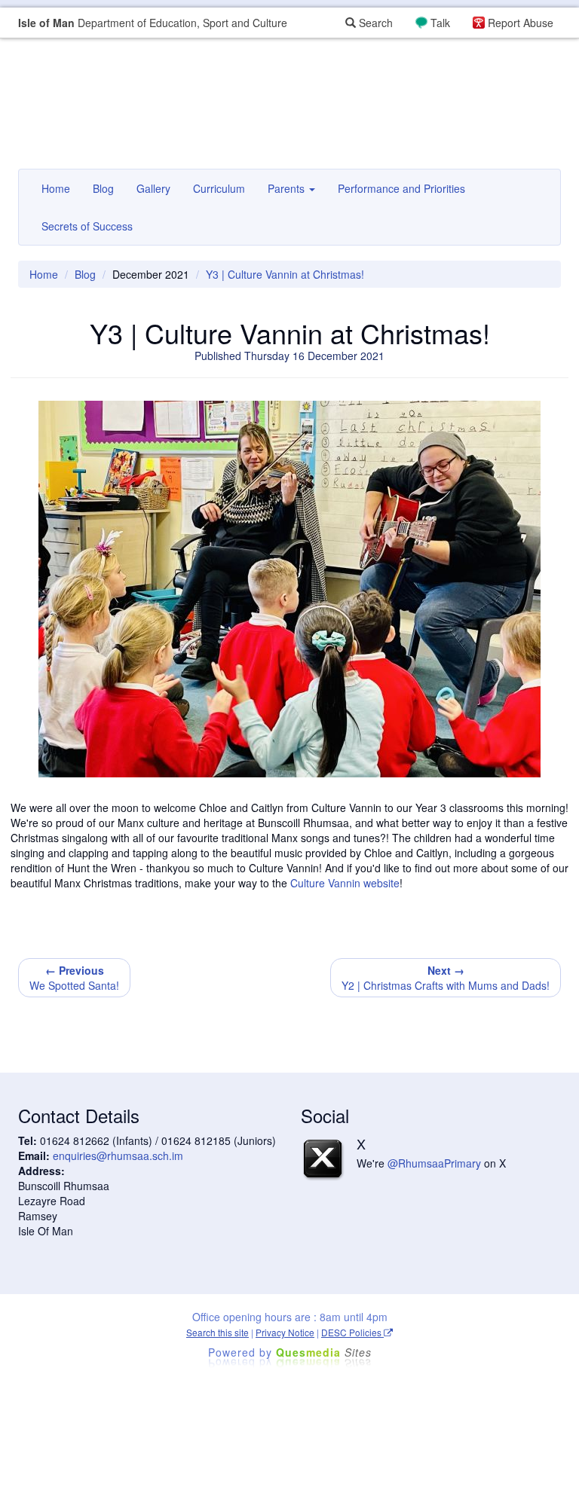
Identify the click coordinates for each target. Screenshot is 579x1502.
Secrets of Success (87, 226)
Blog (103, 188)
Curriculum (219, 188)
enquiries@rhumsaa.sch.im (118, 1155)
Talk (440, 22)
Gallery (153, 188)
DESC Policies (352, 1332)
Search (374, 22)
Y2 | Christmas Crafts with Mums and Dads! (446, 978)
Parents (288, 188)
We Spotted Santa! (74, 978)
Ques (324, 1352)
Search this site (217, 1332)
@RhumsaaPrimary (434, 1163)
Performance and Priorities (401, 188)
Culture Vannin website (345, 882)
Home (55, 188)
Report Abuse (520, 22)
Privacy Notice (285, 1332)
